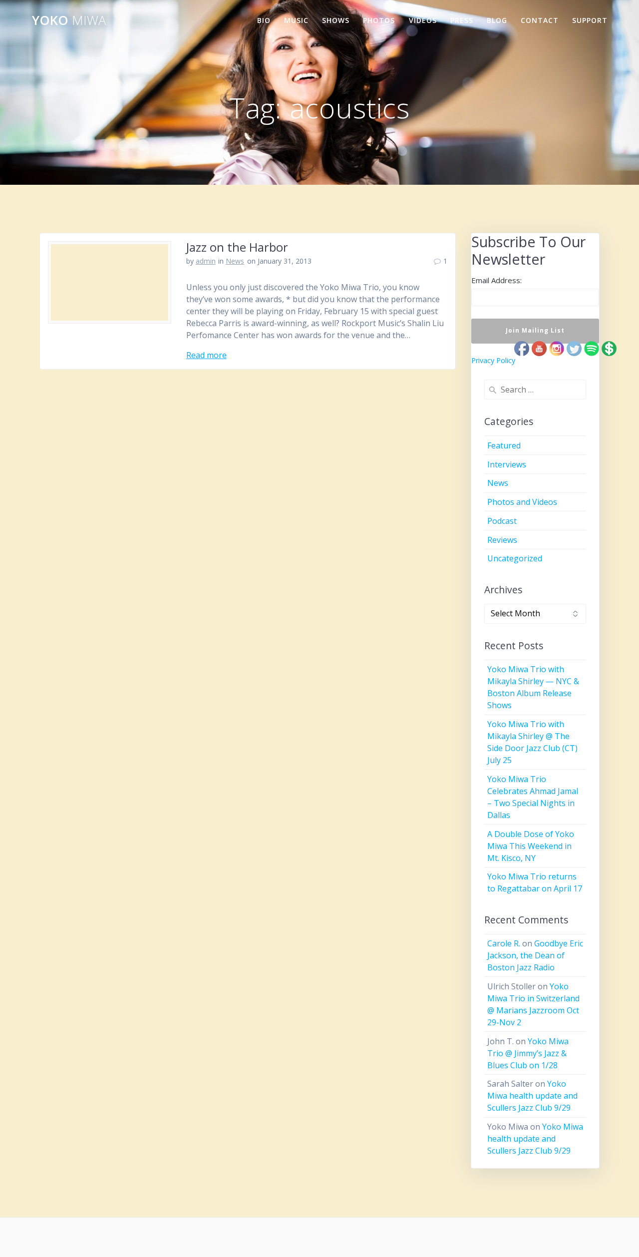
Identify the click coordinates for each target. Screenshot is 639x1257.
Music (296, 20)
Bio (264, 20)
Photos (379, 20)
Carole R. (503, 943)
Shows (335, 20)
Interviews (506, 464)
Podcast (502, 520)
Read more (206, 355)
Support (590, 20)
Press (461, 20)
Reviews (502, 539)
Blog (497, 20)
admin (206, 261)
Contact (540, 20)
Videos (423, 20)
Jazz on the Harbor (237, 247)
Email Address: (496, 280)
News (235, 261)
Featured (504, 445)
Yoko (69, 20)
